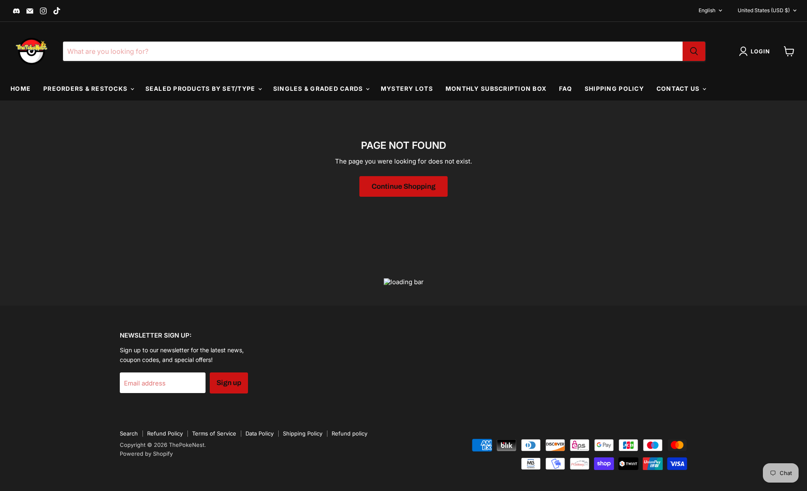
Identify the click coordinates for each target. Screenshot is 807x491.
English (707, 10)
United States (764, 10)
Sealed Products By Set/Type (201, 88)
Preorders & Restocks (86, 88)
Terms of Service (214, 433)
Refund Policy (165, 433)
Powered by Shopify (146, 453)
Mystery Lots (407, 88)
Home (21, 88)
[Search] (694, 51)
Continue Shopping (403, 186)
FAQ (565, 88)
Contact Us (679, 88)
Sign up (228, 383)
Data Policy (259, 433)
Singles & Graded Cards (319, 88)
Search (129, 433)
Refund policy (349, 433)
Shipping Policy (614, 88)
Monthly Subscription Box (496, 88)
